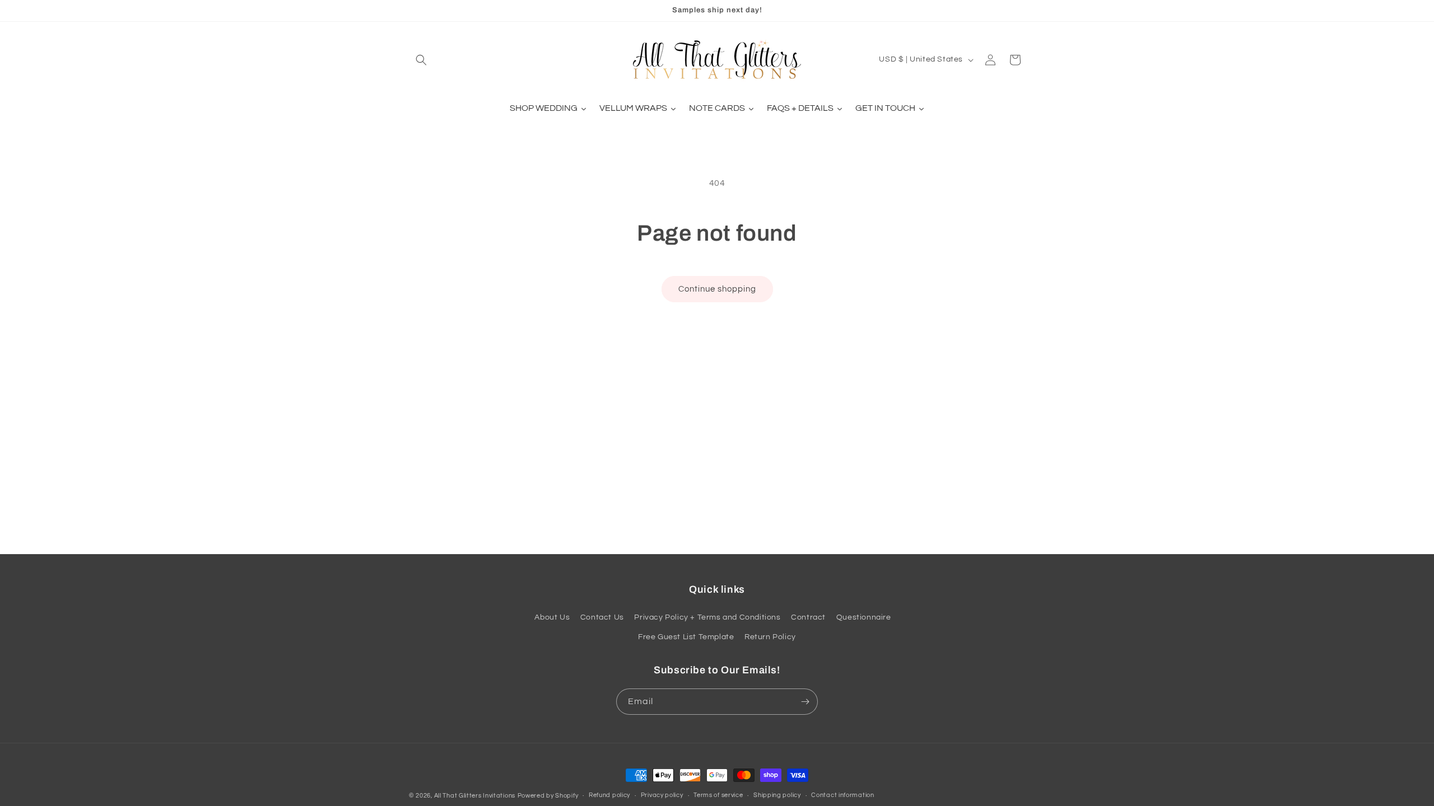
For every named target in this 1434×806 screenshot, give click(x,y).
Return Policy (770, 637)
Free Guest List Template (686, 637)
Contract (808, 617)
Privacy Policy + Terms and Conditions (707, 617)
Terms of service (718, 795)
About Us (552, 617)
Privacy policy (662, 795)
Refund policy (609, 795)
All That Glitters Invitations (474, 796)
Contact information (842, 795)
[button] (421, 60)
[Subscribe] (805, 701)
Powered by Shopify (548, 796)
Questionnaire (863, 617)
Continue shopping (717, 289)
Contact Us (602, 617)
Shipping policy (777, 795)
